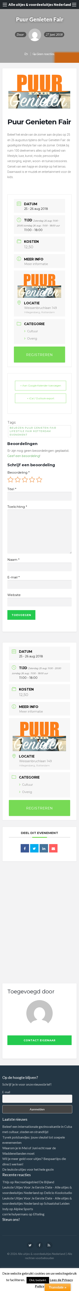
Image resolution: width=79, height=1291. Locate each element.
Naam (13, 560)
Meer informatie (36, 264)
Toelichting (17, 507)
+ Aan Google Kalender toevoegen (40, 385)
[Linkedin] (44, 848)
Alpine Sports (23, 1209)
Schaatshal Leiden (57, 1203)
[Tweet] (34, 848)
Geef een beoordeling (23, 456)
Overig (32, 338)
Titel (11, 489)
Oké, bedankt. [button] (38, 1280)
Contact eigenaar (40, 1040)
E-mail (13, 577)
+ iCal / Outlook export (40, 398)
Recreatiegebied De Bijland (34, 1182)
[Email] (53, 848)
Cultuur (32, 331)
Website (14, 595)
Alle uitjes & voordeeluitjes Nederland (39, 5)
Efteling (38, 1214)
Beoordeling (18, 472)
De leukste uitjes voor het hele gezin (28, 1169)
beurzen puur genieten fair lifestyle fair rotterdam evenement (33, 431)
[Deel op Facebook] (25, 848)
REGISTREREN (39, 355)
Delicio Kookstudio (58, 1193)
